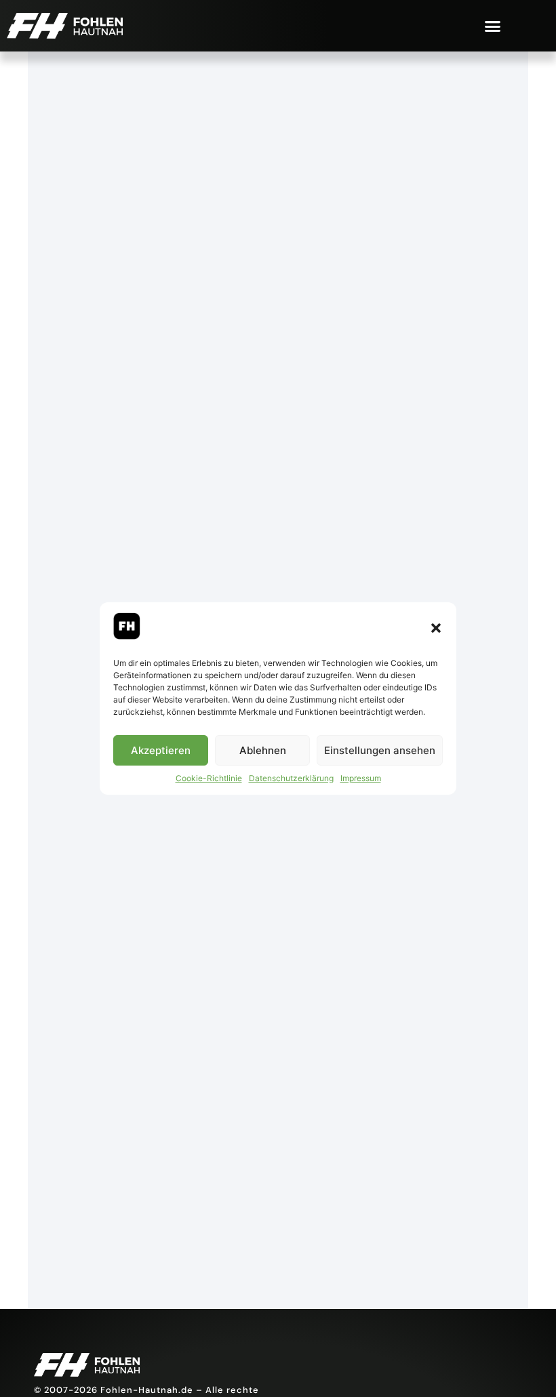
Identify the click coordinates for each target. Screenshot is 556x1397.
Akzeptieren (161, 750)
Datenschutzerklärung (291, 778)
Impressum (360, 778)
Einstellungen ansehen (379, 750)
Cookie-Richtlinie (209, 778)
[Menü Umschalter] (492, 26)
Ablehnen (262, 750)
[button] (436, 628)
